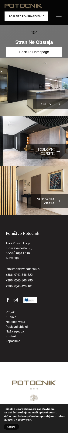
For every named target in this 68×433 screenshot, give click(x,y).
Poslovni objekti (17, 326)
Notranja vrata (15, 321)
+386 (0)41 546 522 (19, 274)
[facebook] (8, 300)
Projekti (11, 312)
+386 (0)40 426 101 (19, 286)
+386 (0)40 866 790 (19, 280)
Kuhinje (11, 317)
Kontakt (11, 336)
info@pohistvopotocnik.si (23, 269)
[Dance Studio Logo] (23, 5)
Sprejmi (11, 426)
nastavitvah (23, 419)
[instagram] (16, 300)
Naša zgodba (15, 331)
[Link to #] (59, 16)
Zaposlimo (13, 341)
